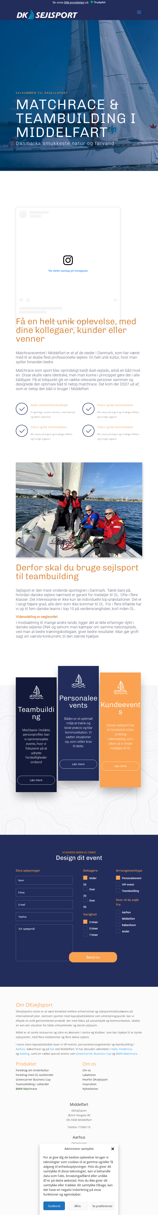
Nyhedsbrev (90, 1089)
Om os (86, 1070)
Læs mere (36, 780)
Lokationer (89, 1075)
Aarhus (20, 1049)
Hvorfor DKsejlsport (95, 1079)
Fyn (52, 1049)
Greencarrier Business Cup (33, 1079)
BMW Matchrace (126, 1053)
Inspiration (89, 1084)
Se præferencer (102, 1206)
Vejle (114, 1049)
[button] (113, 1149)
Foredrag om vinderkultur (32, 1070)
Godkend (54, 1206)
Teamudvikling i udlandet (32, 1084)
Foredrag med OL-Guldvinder (35, 1075)
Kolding (24, 1053)
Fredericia (125, 1049)
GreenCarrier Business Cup (93, 1053)
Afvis (77, 1206)
